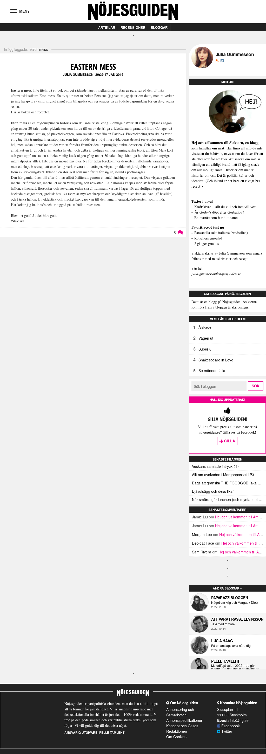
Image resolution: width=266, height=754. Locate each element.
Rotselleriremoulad (208, 238)
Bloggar (159, 27)
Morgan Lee (202, 534)
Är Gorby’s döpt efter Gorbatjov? (219, 212)
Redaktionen (176, 731)
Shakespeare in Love (215, 359)
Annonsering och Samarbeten (180, 712)
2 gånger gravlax (206, 243)
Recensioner (133, 27)
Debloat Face (203, 543)
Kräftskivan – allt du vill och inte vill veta (225, 206)
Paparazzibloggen (229, 597)
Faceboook (230, 725)
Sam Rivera (201, 551)
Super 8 (204, 349)
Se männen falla (211, 370)
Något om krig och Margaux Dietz (234, 602)
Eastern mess (93, 66)
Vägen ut (205, 338)
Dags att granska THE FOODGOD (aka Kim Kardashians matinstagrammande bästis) (229, 482)
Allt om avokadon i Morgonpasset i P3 (223, 474)
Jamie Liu (200, 516)
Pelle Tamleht (225, 661)
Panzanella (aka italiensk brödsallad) (221, 232)
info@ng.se (239, 720)
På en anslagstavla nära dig (231, 645)
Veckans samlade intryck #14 (216, 466)
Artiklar (106, 27)
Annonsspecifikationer (184, 720)
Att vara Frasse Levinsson (237, 619)
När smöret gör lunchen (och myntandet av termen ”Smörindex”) (229, 499)
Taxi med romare (223, 624)
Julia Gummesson (78, 74)
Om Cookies (176, 736)
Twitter (226, 731)
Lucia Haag (222, 640)
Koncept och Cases (182, 725)
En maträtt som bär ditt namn (216, 217)
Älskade (204, 327)
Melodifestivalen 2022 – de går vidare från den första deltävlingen (235, 667)
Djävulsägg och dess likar (213, 491)
